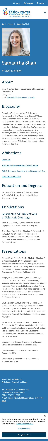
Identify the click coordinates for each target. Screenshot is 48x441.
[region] (24, 426)
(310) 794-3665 (14, 395)
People (10, 24)
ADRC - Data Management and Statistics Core (20, 165)
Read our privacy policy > (24, 424)
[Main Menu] (44, 12)
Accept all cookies (24, 435)
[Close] (44, 415)
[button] (28, 3)
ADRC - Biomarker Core (11, 176)
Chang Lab (6, 159)
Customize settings (24, 428)
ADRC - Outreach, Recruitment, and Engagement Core (23, 171)
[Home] (3, 24)
